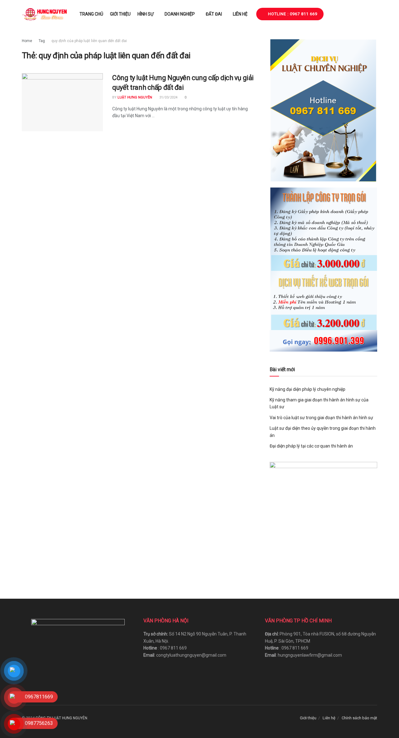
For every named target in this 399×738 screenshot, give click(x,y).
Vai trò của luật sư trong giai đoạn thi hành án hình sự (321, 417)
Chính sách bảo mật (359, 718)
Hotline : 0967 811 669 (292, 14)
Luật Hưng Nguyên (135, 97)
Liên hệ (240, 14)
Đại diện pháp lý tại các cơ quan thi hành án (311, 445)
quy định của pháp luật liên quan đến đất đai (89, 41)
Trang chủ (91, 14)
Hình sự (145, 14)
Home (27, 41)
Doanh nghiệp (180, 14)
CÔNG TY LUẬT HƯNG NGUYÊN (61, 718)
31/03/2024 (167, 97)
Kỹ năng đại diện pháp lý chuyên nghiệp (307, 389)
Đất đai (214, 14)
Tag (42, 41)
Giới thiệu (120, 14)
